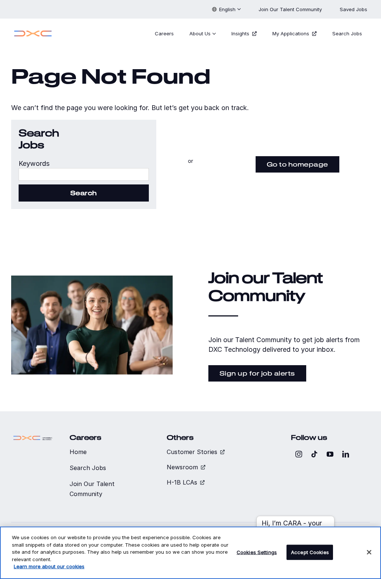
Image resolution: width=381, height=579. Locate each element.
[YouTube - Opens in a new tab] (330, 454)
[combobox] (84, 174)
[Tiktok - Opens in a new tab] (314, 454)
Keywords (34, 163)
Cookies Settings (257, 552)
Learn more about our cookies (49, 566)
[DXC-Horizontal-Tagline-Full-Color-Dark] (33, 437)
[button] (226, 9)
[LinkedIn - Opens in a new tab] (346, 454)
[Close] (369, 552)
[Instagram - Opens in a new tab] (299, 454)
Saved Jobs (354, 9)
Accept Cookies (310, 552)
